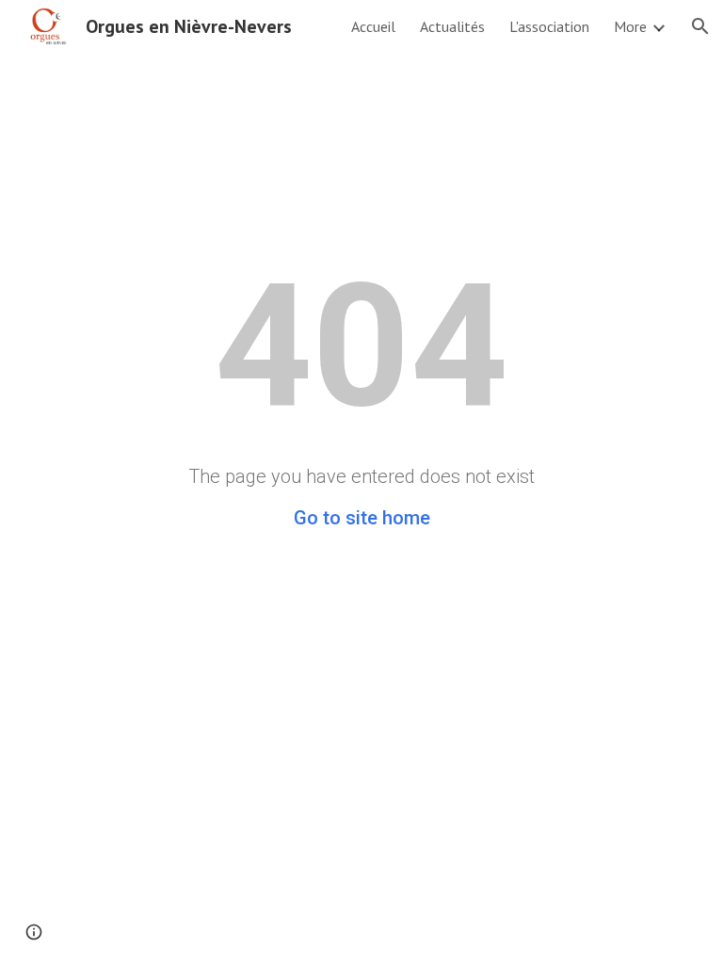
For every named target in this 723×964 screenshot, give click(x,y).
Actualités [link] (452, 26)
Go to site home (362, 517)
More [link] (630, 26)
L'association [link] (549, 26)
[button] (700, 26)
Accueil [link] (373, 26)
